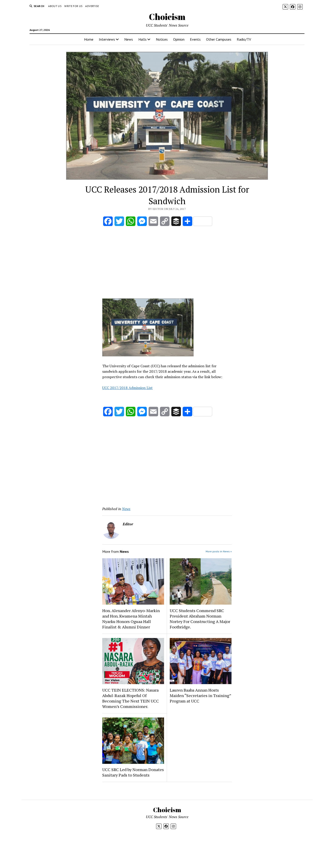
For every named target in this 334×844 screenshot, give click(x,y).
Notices (162, 39)
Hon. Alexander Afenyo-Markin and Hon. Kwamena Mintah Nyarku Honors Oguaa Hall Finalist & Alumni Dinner (131, 619)
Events (195, 39)
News (128, 39)
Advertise (92, 6)
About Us (55, 6)
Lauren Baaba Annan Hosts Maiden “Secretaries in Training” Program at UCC (200, 695)
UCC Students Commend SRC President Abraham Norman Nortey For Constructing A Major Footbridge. (200, 619)
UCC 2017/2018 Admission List (127, 387)
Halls (142, 39)
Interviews (107, 39)
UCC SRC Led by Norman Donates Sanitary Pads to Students (133, 772)
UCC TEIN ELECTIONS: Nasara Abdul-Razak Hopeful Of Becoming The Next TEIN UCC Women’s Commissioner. (130, 698)
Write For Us (73, 6)
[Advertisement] (167, 263)
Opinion (178, 39)
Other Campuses (218, 39)
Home (88, 39)
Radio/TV (244, 39)
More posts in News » (219, 551)
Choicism (167, 16)
